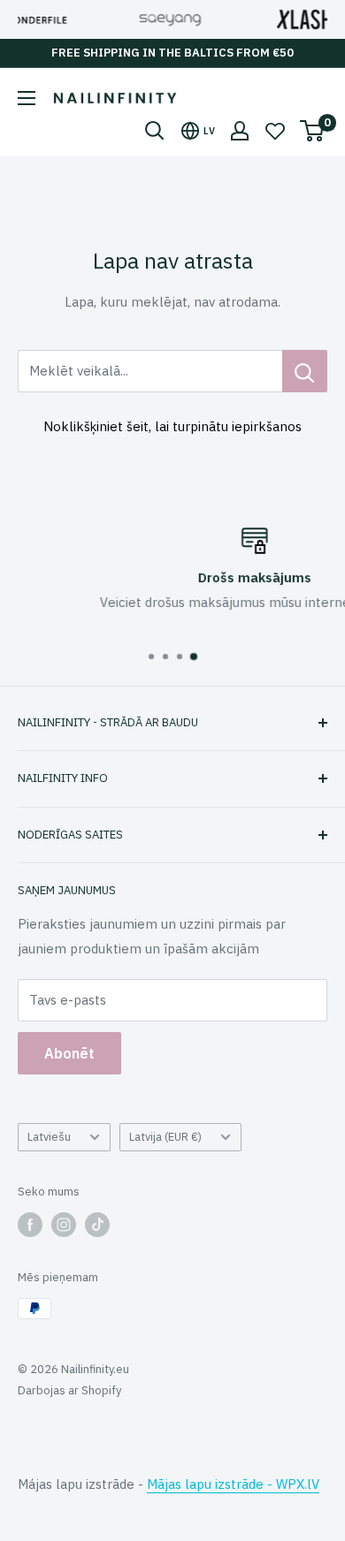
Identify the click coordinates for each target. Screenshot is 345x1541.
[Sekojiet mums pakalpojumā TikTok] (97, 1224)
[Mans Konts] (240, 130)
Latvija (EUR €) (165, 1136)
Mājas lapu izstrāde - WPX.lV (233, 1484)
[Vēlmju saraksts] (275, 131)
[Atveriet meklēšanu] (155, 130)
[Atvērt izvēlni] (26, 98)
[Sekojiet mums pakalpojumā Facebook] (30, 1224)
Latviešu (49, 1136)
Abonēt (69, 1053)
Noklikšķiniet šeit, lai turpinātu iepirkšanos (172, 426)
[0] (313, 130)
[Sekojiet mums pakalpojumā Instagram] (63, 1224)
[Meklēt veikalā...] (304, 371)
